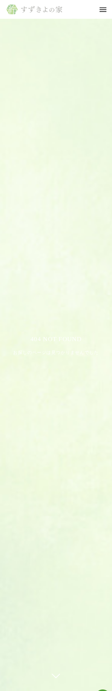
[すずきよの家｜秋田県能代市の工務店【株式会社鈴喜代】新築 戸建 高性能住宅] (34, 9)
